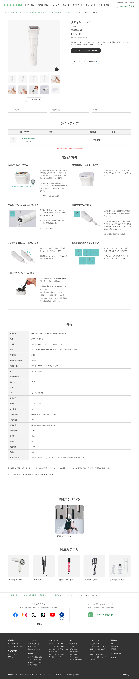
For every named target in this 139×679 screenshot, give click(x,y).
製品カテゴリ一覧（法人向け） (17, 646)
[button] (32, 640)
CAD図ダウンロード (55, 657)
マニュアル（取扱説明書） (57, 646)
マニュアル (77, 61)
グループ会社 (115, 646)
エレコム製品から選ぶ (34, 659)
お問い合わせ (73, 649)
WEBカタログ (53, 652)
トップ (6, 12)
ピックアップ (32, 646)
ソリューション (12, 654)
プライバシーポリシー (41, 674)
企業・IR (113, 644)
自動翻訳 (77, 674)
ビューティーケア (68, 12)
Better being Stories (34, 649)
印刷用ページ (91, 61)
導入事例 (10, 657)
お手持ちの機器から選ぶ (35, 657)
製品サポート (73, 644)
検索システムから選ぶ (34, 662)
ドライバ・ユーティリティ (57, 644)
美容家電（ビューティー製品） (49, 12)
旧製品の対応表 (32, 665)
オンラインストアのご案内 (98, 646)
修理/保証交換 (74, 652)
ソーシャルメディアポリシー (56, 674)
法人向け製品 (43, 5)
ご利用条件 (31, 674)
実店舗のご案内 (94, 644)
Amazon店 (93, 659)
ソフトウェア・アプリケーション (58, 649)
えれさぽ (72, 646)
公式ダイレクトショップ (97, 649)
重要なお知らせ (74, 654)
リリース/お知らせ (33, 644)
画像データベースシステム (57, 654)
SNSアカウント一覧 (12, 674)
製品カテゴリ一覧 (13, 644)
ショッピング (91, 5)
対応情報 (66, 5)
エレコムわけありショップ (98, 657)
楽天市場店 (93, 652)
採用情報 (113, 649)
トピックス (55, 5)
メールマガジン (74, 657)
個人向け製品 (30, 5)
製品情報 (14, 12)
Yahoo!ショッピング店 (96, 654)
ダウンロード (77, 5)
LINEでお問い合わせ (76, 659)
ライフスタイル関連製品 (27, 12)
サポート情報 (104, 5)
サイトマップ (23, 674)
